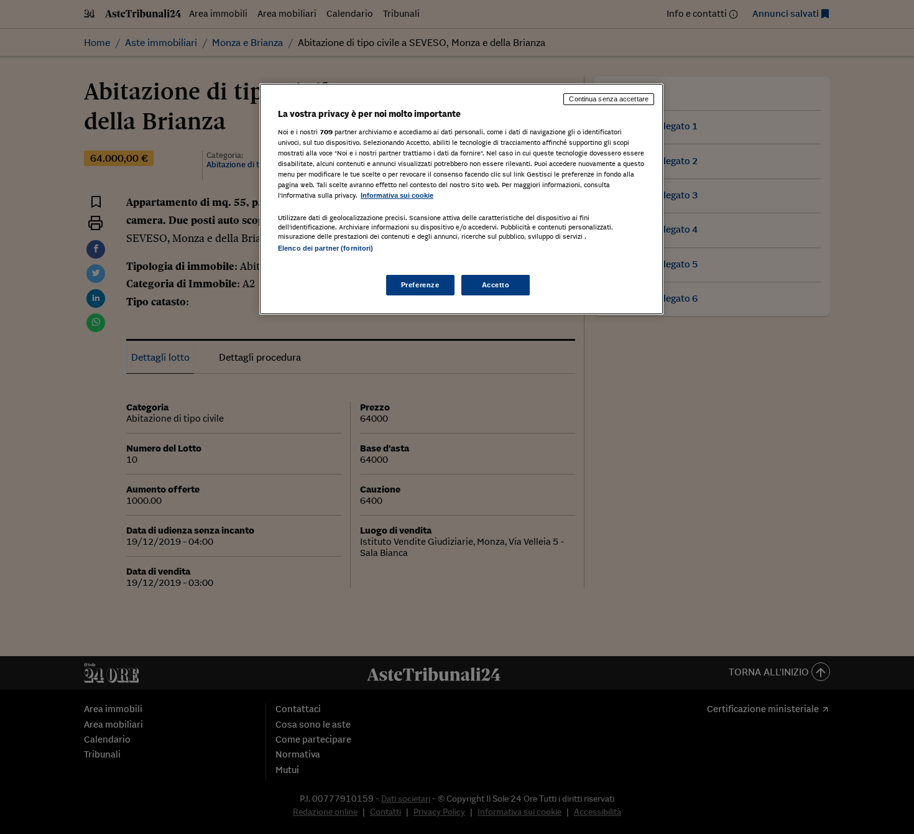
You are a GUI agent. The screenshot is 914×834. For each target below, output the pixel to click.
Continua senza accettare (609, 99)
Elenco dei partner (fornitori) (325, 248)
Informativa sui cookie (397, 195)
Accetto (496, 285)
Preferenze (420, 285)
